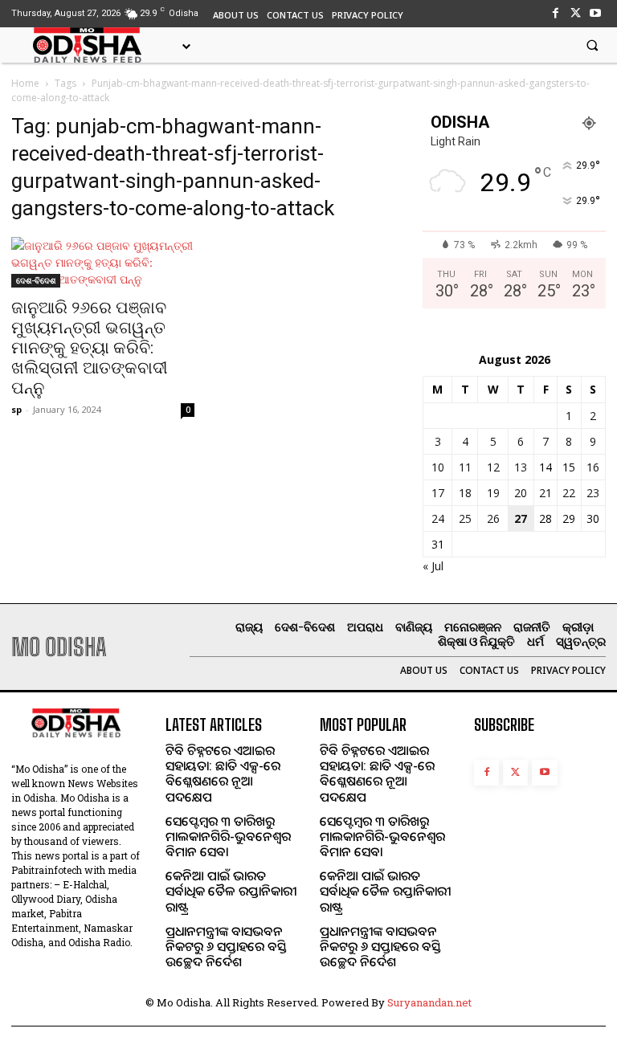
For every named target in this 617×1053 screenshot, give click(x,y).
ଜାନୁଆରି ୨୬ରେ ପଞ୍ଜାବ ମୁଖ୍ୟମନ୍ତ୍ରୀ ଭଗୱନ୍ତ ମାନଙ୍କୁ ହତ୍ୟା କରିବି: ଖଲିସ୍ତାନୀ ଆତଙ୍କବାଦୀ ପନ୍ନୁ (89, 348)
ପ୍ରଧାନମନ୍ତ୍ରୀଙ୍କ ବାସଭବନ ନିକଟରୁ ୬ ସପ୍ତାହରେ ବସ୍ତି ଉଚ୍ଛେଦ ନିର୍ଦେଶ (226, 946)
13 (520, 467)
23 (592, 492)
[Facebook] (555, 13)
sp (16, 409)
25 (465, 518)
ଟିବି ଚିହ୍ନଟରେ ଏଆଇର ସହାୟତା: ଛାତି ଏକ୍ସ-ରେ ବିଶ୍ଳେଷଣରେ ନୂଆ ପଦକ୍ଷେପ (222, 773)
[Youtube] (596, 13)
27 (520, 518)
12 (493, 467)
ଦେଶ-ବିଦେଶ (35, 280)
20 (520, 492)
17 (437, 492)
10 (437, 467)
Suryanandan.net (429, 1002)
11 (465, 467)
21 (545, 492)
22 (568, 492)
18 (465, 492)
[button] (592, 45)
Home (25, 83)
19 (493, 492)
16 (592, 467)
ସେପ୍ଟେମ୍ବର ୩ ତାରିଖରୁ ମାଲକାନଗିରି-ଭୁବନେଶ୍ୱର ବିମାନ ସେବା (228, 836)
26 (493, 518)
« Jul (433, 565)
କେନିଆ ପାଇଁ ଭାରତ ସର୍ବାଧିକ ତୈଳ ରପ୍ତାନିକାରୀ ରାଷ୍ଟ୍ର (230, 891)
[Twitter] (576, 13)
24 (437, 518)
